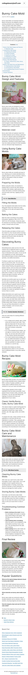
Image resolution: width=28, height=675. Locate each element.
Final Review (6, 70)
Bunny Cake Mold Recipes (10, 59)
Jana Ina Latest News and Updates (11, 665)
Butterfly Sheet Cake (9, 620)
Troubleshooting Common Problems (14, 69)
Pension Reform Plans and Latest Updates (13, 654)
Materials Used (8, 48)
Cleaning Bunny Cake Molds (12, 66)
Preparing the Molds (10, 52)
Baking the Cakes (9, 55)
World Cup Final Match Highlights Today (12, 641)
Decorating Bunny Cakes (9, 58)
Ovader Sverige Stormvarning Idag (11, 661)
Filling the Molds (9, 53)
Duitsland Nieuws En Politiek (9, 639)
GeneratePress (14, 673)
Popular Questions (8, 72)
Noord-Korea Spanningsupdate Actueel (12, 652)
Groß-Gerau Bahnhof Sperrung (10, 643)
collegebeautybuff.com (11, 3)
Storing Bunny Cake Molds (11, 67)
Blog (5, 618)
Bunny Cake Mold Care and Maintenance (13, 64)
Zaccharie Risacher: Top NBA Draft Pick (12, 663)
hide (16, 44)
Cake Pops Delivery (9, 622)
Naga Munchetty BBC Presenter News (12, 647)
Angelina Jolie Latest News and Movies (12, 650)
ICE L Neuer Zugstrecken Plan (10, 658)
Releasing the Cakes (10, 56)
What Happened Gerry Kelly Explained (12, 633)
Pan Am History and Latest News (10, 645)
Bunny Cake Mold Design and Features (13, 47)
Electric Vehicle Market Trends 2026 (11, 656)
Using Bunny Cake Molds (9, 50)
